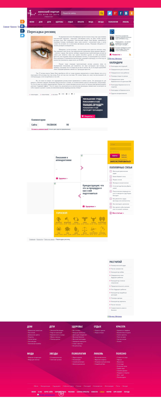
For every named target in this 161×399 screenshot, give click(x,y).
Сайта (34, 124)
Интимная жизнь (100, 357)
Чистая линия (121, 339)
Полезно (137, 22)
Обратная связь (60, 392)
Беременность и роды (57, 335)
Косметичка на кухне (124, 333)
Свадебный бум (100, 364)
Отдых (70, 22)
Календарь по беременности (120, 90)
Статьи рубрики (45, 94)
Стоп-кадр (120, 364)
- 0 (68, 94)
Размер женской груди (118, 265)
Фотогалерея (109, 386)
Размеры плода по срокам (119, 76)
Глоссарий (87, 386)
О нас (40, 392)
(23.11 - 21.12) (102, 233)
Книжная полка (122, 366)
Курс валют (118, 392)
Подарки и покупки (123, 373)
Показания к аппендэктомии (63, 159)
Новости (116, 54)
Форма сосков (117, 180)
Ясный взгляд (77, 346)
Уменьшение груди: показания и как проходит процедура (93, 101)
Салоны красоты (83, 392)
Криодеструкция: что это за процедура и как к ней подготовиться (93, 189)
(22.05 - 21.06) (102, 223)
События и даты (68, 386)
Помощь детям (55, 339)
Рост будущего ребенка (118, 289)
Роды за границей (56, 333)
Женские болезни (78, 337)
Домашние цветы (34, 335)
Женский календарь (79, 339)
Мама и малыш (55, 337)
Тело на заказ (121, 337)
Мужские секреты (100, 360)
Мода (91, 22)
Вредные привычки (79, 333)
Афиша (119, 360)
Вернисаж (120, 362)
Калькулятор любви (117, 272)
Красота (81, 22)
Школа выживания (79, 364)
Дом (40, 22)
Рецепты (31, 337)
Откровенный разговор (102, 362)
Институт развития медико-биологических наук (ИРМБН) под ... (123, 37)
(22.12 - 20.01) (59, 223)
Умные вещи (32, 339)
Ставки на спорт (122, 357)
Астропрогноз (97, 386)
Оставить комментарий (39, 129)
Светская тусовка (56, 360)
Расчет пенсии (116, 305)
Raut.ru (73, 398)
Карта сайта (48, 392)
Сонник (78, 386)
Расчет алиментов (117, 269)
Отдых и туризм (100, 330)
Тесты (118, 386)
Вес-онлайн (76, 330)
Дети (49, 22)
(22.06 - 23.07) (59, 233)
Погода (127, 392)
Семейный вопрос (78, 362)
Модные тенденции (34, 357)
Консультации (45, 386)
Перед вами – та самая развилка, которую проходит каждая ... (123, 43)
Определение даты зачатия (120, 69)
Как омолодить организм (121, 204)
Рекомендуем (121, 377)
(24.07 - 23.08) (67, 233)
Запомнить (115, 152)
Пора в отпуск (99, 333)
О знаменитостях (56, 357)
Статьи (102, 392)
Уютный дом (32, 341)
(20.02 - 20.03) (76, 223)
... (115, 30)
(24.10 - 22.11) (93, 233)
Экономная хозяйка (34, 344)
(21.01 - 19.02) (67, 223)
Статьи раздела (34, 94)
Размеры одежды (116, 298)
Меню (32, 22)
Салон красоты (122, 335)
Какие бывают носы (119, 176)
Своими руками (122, 371)
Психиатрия (76, 360)
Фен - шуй (120, 375)
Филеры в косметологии (121, 183)
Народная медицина (79, 341)
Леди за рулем (77, 357)
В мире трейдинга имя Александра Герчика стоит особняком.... (123, 49)
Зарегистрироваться (120, 161)
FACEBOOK (52, 124)
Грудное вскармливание (119, 93)
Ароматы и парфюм (123, 330)
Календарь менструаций (119, 66)
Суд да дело (56, 386)
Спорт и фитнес (78, 344)
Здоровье (59, 22)
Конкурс (125, 386)
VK (67, 124)
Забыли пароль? (124, 156)
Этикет (119, 341)
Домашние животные (35, 330)
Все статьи (55, 94)
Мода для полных (33, 360)
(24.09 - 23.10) (85, 233)
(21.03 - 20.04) (85, 223)
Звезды (101, 22)
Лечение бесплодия (56, 330)
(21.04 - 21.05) (93, 223)
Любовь (126, 22)
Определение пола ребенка (120, 73)
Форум (108, 392)
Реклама (71, 392)
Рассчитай (31, 333)
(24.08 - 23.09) (76, 233)
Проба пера (121, 368)
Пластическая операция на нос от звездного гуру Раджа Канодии (122, 193)
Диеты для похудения (80, 335)
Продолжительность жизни (120, 286)
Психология (113, 22)
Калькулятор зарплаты (118, 301)
